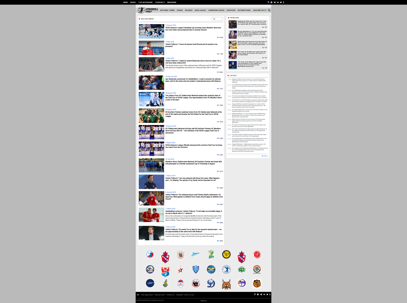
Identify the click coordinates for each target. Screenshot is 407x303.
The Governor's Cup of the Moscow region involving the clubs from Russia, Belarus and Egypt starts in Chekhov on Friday (250, 100)
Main (125, 2)
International (244, 10)
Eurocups (231, 10)
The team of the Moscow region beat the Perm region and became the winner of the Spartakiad (249, 125)
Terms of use (189, 295)
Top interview (145, 2)
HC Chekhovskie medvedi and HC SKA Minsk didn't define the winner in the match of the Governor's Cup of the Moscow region (250, 86)
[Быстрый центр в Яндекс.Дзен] (271, 2)
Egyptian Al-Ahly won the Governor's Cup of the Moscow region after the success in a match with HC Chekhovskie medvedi (249, 80)
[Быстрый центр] (268, 2)
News (133, 2)
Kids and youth (259, 10)
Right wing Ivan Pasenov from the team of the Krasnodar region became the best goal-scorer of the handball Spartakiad (248, 121)
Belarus (188, 10)
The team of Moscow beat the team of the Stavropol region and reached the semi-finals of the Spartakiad (249, 135)
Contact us (170, 295)
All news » (265, 156)
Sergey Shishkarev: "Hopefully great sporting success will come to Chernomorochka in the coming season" (249, 145)
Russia (180, 10)
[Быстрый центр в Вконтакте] (278, 2)
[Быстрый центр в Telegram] (275, 2)
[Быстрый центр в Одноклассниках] (283, 2)
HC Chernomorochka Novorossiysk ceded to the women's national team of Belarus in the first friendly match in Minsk (249, 96)
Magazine (171, 2)
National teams (167, 10)
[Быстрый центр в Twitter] (281, 2)
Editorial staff (160, 295)
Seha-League (200, 10)
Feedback (179, 295)
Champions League (216, 10)
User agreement (147, 295)
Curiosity (160, 2)
